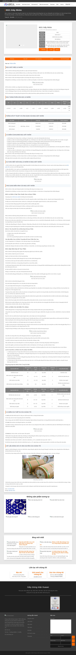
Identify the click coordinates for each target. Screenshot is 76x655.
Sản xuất (25, 58)
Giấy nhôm (29, 624)
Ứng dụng (52, 4)
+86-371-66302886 (59, 574)
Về (13, 4)
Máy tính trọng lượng (44, 4)
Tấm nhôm (29, 627)
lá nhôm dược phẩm (16, 196)
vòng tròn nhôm (30, 618)
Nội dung (12, 58)
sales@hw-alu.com (6, 0)
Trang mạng (52, 640)
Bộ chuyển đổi (35, 4)
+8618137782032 (58, 576)
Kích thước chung (26, 4)
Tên (51, 635)
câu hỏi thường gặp (64, 58)
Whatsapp (43, 49)
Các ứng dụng (38, 58)
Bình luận (52, 618)
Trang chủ (9, 4)
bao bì (51, 58)
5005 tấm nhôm (11, 490)
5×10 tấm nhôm (11, 488)
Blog (57, 4)
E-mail (51, 49)
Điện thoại (63, 640)
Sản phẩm (18, 4)
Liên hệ (61, 4)
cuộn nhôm (29, 621)
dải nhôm (29, 630)
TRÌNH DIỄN (13, 63)
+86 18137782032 (15, 0)
